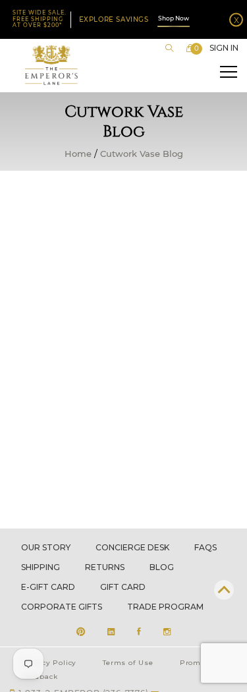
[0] (190, 48)
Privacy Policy (49, 662)
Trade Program (165, 607)
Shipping (40, 567)
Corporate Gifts (61, 607)
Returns (104, 567)
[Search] (169, 48)
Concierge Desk (132, 547)
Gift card (123, 587)
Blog (162, 567)
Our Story (45, 547)
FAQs (205, 547)
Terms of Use (128, 662)
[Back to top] (224, 590)
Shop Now (173, 18)
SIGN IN (223, 48)
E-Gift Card (48, 587)
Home (78, 154)
